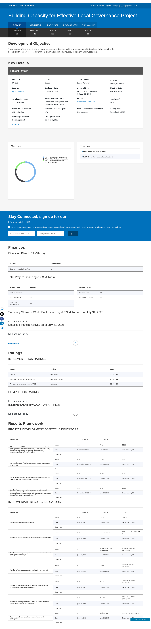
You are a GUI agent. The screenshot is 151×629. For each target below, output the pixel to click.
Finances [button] (52, 31)
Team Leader (83, 79)
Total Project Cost (20, 98)
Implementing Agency (54, 98)
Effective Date (116, 88)
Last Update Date (52, 116)
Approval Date (83, 88)
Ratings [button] (70, 31)
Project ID (16, 79)
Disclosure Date (51, 88)
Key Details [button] (34, 31)
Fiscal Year (115, 98)
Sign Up (73, 233)
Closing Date (115, 109)
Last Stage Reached (20, 116)
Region (80, 98)
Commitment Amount (21, 109)
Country (15, 88)
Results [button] (88, 31)
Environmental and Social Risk (90, 109)
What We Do (13, 5)
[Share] (2, 319)
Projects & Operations (26, 5)
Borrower (114, 79)
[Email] (2, 309)
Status (47, 79)
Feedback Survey (140, 620)
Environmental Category (55, 109)
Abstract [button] (17, 31)
